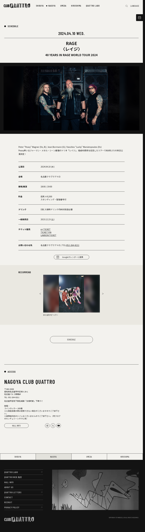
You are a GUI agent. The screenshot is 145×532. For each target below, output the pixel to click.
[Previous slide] (40, 293)
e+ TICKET (46, 229)
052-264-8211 (72, 245)
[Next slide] (103, 293)
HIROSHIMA (125, 456)
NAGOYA (53, 456)
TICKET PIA (46, 232)
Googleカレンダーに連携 (72, 257)
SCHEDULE (13, 26)
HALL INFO (16, 425)
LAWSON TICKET (48, 235)
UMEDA (89, 456)
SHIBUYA (18, 456)
